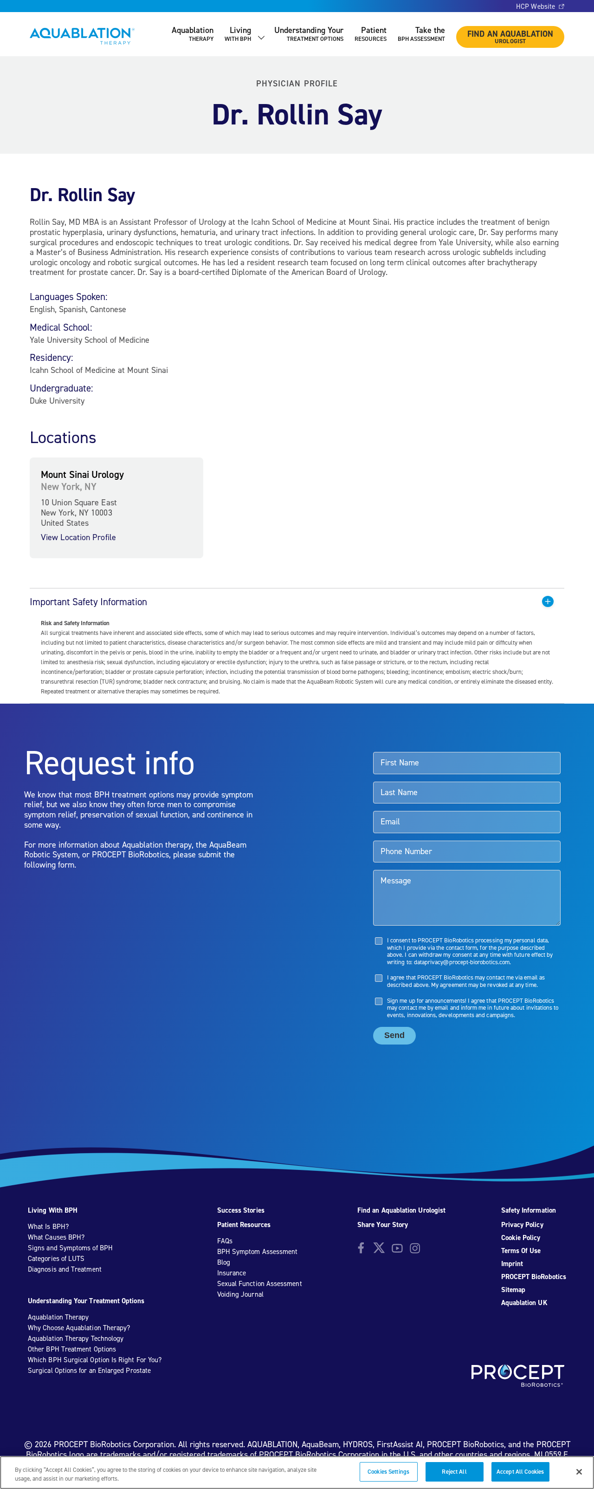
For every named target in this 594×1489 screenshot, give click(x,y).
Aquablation (192, 33)
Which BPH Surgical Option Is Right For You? (94, 1360)
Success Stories (241, 1210)
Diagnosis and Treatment (65, 1269)
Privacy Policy (522, 1225)
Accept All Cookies (520, 1472)
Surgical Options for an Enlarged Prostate (89, 1370)
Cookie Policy (521, 1238)
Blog (223, 1262)
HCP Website (535, 6)
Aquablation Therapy (58, 1317)
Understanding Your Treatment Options (86, 1301)
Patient (371, 33)
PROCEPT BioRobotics (533, 1277)
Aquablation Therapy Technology (75, 1338)
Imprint (512, 1264)
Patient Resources (244, 1225)
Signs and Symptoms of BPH (70, 1248)
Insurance (231, 1273)
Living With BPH (52, 1210)
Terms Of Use (521, 1251)
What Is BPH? (48, 1226)
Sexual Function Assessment (259, 1284)
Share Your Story (382, 1225)
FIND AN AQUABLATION (510, 36)
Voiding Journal (240, 1294)
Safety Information (528, 1210)
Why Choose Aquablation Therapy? (79, 1328)
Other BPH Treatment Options (72, 1349)
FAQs (224, 1241)
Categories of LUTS (56, 1258)
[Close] (579, 1472)
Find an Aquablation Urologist (401, 1210)
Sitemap (513, 1290)
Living (238, 33)
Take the (421, 33)
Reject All (454, 1472)
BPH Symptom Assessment (257, 1251)
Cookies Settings (388, 1472)
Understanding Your (308, 33)
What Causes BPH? (56, 1237)
